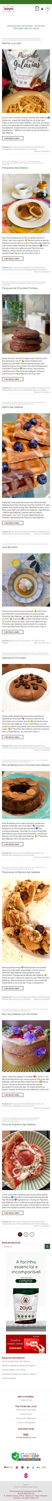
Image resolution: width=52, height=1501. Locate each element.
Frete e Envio (26, 1414)
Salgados (15, 1121)
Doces (23, 282)
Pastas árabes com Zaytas (14, 1369)
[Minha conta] (42, 9)
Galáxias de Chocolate (14, 657)
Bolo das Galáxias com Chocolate (19, 1013)
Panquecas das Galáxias (15, 167)
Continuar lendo (12, 138)
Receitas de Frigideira (39, 270)
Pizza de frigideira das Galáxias (19, 1124)
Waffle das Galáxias (12, 406)
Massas (13, 40)
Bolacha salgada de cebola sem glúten (18, 1365)
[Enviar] (47, 1246)
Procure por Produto (11, 38)
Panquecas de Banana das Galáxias (21, 872)
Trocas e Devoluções (26, 1422)
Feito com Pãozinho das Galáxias (34, 544)
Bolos (23, 653)
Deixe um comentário (42, 151)
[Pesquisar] (47, 17)
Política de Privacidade (26, 1409)
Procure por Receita (32, 40)
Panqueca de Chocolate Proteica (20, 288)
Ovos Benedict (10, 547)
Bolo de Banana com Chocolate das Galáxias (25, 764)
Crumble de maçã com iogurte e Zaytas (19, 1374)
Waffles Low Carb (11, 43)
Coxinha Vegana (9, 1378)
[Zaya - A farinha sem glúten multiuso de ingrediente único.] (15, 8)
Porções (20, 40)
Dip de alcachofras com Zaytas (15, 1361)
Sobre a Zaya (26, 1400)
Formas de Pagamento (26, 1418)
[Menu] (47, 9)
